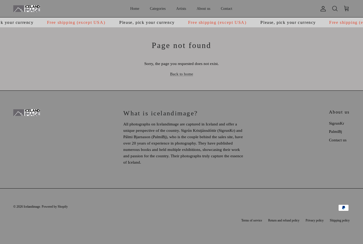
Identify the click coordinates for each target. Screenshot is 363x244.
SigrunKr (336, 123)
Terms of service (251, 220)
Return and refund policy (283, 220)
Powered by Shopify (55, 206)
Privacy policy (315, 220)
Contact (226, 9)
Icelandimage (32, 206)
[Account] (322, 9)
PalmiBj (335, 131)
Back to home (181, 74)
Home (134, 9)
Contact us (338, 140)
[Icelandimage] (26, 8)
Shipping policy (340, 220)
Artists (181, 9)
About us (203, 9)
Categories (158, 9)
